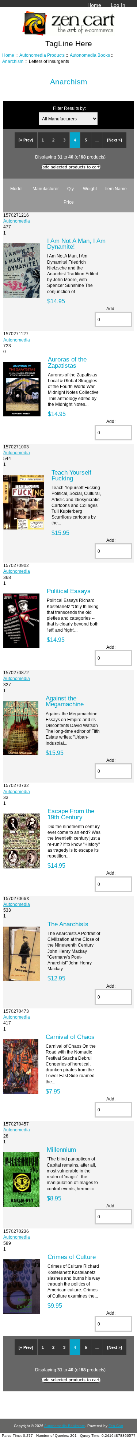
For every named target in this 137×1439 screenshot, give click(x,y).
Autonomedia (16, 221)
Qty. (71, 188)
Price (69, 202)
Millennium (61, 1149)
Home (94, 5)
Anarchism (12, 61)
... (97, 140)
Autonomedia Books (90, 55)
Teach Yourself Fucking (71, 475)
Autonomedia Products (42, 55)
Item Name (116, 188)
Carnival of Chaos (70, 1036)
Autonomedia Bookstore (64, 1426)
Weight (90, 188)
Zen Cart (116, 1426)
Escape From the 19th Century (70, 813)
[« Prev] (26, 140)
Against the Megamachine (65, 701)
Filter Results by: (69, 108)
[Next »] (114, 140)
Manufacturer (46, 188)
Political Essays (69, 591)
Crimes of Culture (71, 1256)
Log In (118, 5)
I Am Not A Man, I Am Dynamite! (76, 243)
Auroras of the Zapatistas (67, 362)
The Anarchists (67, 924)
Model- (17, 188)
